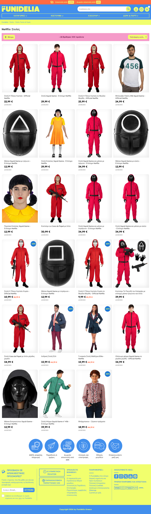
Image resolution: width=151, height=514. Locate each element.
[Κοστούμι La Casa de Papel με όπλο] (57, 198)
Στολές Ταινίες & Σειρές (23, 22)
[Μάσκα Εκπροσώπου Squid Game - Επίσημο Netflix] (20, 394)
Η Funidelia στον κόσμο (98, 476)
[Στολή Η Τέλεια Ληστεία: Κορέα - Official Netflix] (20, 263)
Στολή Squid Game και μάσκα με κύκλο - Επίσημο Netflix (130, 227)
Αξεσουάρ (93, 16)
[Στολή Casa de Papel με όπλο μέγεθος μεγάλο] (20, 328)
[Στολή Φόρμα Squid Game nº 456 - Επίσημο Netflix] (57, 394)
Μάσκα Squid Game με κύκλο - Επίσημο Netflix (127, 162)
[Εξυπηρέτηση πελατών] (141, 9)
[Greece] (116, 476)
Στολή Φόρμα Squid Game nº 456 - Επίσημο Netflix (55, 422)
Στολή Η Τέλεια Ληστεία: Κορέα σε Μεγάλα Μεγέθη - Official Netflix (91, 292)
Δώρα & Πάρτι (129, 16)
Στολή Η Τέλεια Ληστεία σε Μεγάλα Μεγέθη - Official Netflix (91, 97)
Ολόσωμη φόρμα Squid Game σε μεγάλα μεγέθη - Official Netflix (128, 357)
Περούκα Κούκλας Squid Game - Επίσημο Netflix (17, 227)
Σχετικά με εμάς (95, 493)
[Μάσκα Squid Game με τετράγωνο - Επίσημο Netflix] (57, 263)
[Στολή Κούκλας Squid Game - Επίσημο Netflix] (57, 133)
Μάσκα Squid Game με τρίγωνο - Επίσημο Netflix (17, 162)
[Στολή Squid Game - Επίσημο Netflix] (57, 68)
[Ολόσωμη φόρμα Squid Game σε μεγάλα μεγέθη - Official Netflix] (131, 328)
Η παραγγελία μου (74, 478)
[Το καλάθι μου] (147, 9)
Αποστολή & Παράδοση (76, 485)
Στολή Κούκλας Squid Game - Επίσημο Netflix (56, 162)
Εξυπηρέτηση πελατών (53, 473)
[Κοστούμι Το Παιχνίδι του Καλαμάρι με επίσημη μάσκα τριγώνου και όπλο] (131, 263)
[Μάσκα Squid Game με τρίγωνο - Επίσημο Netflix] (20, 133)
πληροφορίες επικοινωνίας (72, 494)
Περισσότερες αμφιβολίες (77, 490)
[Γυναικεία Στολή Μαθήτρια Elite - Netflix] (94, 328)
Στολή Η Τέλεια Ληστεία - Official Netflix (17, 97)
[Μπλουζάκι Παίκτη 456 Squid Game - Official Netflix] (131, 68)
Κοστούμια (56, 16)
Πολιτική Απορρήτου (97, 483)
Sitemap (92, 490)
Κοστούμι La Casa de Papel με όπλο (56, 226)
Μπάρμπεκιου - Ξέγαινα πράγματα (91, 421)
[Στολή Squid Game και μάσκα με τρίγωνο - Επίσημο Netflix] (94, 133)
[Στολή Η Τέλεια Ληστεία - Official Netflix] (20, 68)
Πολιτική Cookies (96, 485)
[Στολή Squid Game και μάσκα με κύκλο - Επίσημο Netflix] (131, 198)
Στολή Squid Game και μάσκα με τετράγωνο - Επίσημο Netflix (91, 227)
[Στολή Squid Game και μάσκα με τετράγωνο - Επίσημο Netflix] (94, 198)
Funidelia (5, 22)
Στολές (12, 22)
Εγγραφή (29, 490)
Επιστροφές (71, 488)
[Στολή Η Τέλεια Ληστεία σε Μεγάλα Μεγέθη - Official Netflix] (94, 68)
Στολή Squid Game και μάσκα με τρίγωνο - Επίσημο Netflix (91, 162)
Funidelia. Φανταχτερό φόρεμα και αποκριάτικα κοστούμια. (21, 9)
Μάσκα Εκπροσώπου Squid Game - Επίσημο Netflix (18, 422)
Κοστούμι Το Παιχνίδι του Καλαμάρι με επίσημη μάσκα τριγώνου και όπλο (130, 292)
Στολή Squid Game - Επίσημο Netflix (56, 96)
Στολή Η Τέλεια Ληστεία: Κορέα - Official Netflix (16, 292)
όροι (20, 498)
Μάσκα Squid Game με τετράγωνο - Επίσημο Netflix (55, 292)
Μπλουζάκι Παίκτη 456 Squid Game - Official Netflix (130, 97)
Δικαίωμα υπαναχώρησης (99, 488)
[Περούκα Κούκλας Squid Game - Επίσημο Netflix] (20, 198)
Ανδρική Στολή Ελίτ (48, 356)
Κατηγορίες (19, 16)
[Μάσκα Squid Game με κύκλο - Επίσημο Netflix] (131, 133)
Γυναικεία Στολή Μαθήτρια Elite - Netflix (91, 357)
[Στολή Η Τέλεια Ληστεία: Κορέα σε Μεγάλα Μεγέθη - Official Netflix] (94, 263)
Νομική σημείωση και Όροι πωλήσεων (97, 479)
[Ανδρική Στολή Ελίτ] (57, 328)
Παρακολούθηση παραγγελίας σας (52, 481)
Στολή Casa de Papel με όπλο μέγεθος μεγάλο (19, 357)
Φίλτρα (10, 37)
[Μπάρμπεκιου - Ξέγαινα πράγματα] (94, 394)
